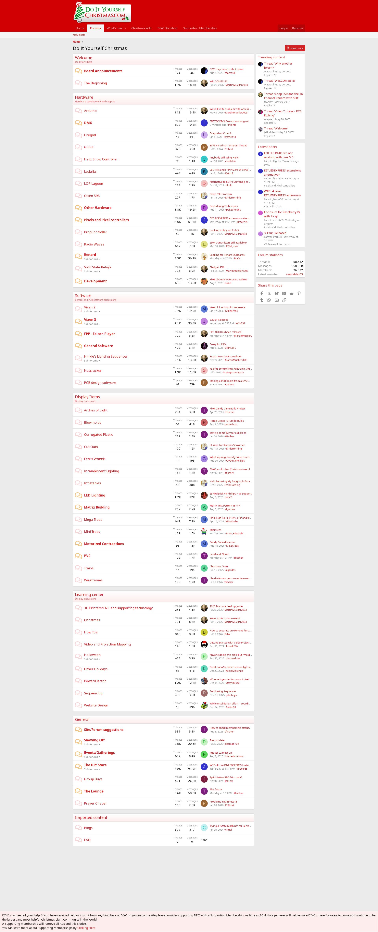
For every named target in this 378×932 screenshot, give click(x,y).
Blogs (88, 827)
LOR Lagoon (93, 183)
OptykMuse (233, 683)
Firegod (90, 135)
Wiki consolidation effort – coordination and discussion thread (246, 703)
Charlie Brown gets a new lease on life (231, 578)
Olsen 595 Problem (221, 194)
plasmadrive (233, 658)
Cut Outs (91, 446)
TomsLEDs (232, 646)
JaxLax (229, 781)
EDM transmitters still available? (228, 242)
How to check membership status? (230, 728)
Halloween (92, 654)
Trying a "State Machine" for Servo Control (234, 826)
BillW (227, 634)
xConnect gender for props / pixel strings (234, 679)
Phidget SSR (217, 267)
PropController (95, 232)
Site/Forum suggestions (103, 729)
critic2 (228, 497)
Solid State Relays (97, 267)
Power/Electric (95, 681)
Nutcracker (93, 370)
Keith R (229, 173)
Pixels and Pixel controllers (106, 220)
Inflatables (92, 483)
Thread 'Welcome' (276, 128)
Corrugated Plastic (98, 434)
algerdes (230, 509)
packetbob (230, 424)
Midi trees (215, 530)
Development (95, 281)
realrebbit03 (294, 274)
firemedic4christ (234, 756)
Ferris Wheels (94, 458)
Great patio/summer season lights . (230, 667)
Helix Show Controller (101, 159)
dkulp (229, 185)
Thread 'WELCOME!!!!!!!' (279, 80)
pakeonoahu (233, 209)
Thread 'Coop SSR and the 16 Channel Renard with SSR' (283, 96)
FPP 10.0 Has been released (226, 332)
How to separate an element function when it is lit (239, 630)
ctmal (228, 829)
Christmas (92, 620)
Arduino (90, 110)
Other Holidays (95, 669)
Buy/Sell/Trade (272, 206)
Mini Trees (92, 531)
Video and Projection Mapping (107, 644)
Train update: (217, 740)
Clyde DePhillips (235, 460)
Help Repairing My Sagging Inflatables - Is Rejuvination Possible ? (248, 481)
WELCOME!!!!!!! (219, 81)
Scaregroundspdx (233, 372)
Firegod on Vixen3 (220, 133)
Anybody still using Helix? (225, 157)
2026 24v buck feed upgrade (226, 606)
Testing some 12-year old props (228, 433)
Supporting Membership (200, 28)
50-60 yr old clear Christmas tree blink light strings (239, 469)
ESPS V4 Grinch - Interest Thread (228, 145)
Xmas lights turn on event (225, 618)
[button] (125, 28)
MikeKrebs (231, 311)
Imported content (91, 817)
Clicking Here (86, 928)
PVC (87, 556)
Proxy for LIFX (218, 344)
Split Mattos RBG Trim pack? (226, 777)
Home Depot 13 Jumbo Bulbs (227, 420)
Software (83, 295)
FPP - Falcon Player (99, 334)
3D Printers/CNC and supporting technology (118, 608)
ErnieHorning (233, 197)
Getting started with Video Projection (231, 642)
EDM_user (232, 246)
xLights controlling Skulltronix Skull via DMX (235, 368)
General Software (98, 346)
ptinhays (231, 695)
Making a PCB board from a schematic (232, 381)
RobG (228, 283)
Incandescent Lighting (101, 471)
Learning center (89, 594)
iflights (232, 124)
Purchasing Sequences (223, 691)
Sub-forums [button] (91, 259)
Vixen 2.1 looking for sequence (227, 307)
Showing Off (94, 740)
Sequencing (93, 693)
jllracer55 (242, 222)
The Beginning (95, 83)
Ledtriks (90, 171)
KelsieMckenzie (234, 671)
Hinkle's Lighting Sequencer (106, 356)
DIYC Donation (167, 28)
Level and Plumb (219, 554)
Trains (89, 568)
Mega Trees (93, 519)
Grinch (89, 147)
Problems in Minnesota (223, 801)
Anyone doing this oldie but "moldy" (231, 655)
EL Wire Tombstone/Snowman (227, 445)
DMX (88, 123)
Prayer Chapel (95, 803)
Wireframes (93, 580)
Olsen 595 (92, 195)
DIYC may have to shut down (227, 69)
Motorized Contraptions (104, 543)
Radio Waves (94, 244)
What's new (114, 28)
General (82, 719)
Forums (95, 28)
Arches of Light (95, 410)
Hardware (84, 97)
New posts (79, 35)
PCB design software (100, 382)
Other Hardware (97, 207)
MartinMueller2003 (236, 85)
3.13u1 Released (219, 319)
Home (80, 28)
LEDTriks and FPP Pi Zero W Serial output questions (239, 169)
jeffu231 (240, 323)
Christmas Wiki (141, 28)
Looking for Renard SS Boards (227, 255)
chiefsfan (230, 161)
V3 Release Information (277, 244)
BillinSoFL (230, 347)
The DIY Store (95, 765)
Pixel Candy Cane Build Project (227, 408)
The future (216, 789)
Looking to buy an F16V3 (224, 230)
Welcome (83, 57)
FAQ (87, 839)
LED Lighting (94, 495)
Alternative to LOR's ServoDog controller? (234, 182)
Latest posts (267, 146)
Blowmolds (92, 422)
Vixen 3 (90, 319)
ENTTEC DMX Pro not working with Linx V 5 (235, 121)
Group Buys (93, 779)
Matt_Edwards (234, 533)
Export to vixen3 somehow (225, 356)
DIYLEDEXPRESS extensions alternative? (233, 218)
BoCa (237, 258)
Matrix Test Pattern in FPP (225, 505)
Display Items (87, 396)
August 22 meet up (221, 752)
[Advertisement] (144, 855)
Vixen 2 (89, 307)
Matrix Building (97, 507)
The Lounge (94, 791)
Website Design (96, 705)
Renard (90, 254)
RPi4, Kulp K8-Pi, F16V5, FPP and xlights (232, 518)
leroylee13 (230, 137)
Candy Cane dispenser (223, 542)
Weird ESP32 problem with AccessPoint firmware (238, 109)
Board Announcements (103, 71)
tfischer (230, 412)
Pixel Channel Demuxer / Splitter (228, 279)
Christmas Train (219, 566)
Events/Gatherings (99, 752)
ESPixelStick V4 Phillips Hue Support (231, 493)
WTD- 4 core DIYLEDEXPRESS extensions (233, 765)
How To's (91, 632)
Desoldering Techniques (224, 206)
